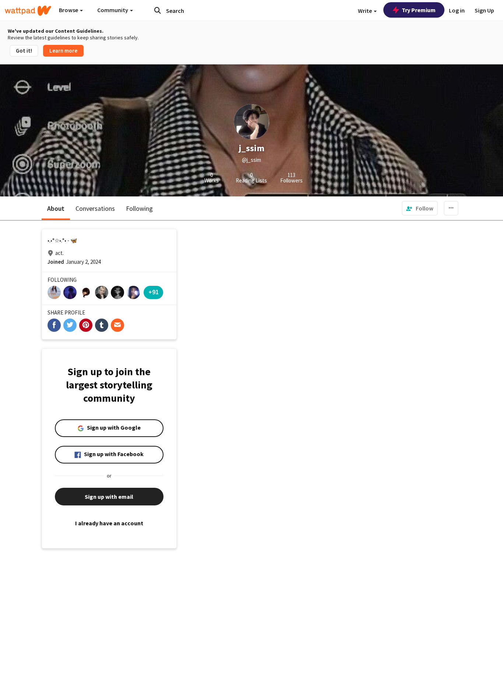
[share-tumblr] (101, 325)
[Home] (28, 11)
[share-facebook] (54, 325)
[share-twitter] (70, 325)
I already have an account (109, 523)
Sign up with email (109, 496)
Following (139, 208)
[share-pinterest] (85, 325)
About (55, 208)
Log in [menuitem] (457, 10)
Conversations (95, 208)
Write (365, 10)
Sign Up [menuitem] (484, 10)
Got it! (24, 50)
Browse (69, 10)
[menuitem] (420, 208)
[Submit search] (158, 10)
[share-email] (117, 325)
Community (113, 10)
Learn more (63, 50)
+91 (153, 292)
